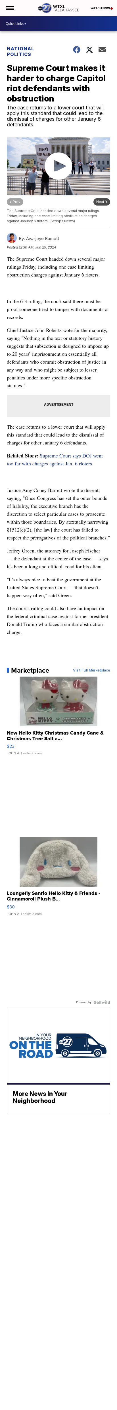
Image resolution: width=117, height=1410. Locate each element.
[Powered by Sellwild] (102, 1002)
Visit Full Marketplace (91, 670)
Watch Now (100, 8)
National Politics (20, 51)
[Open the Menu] (9, 8)
